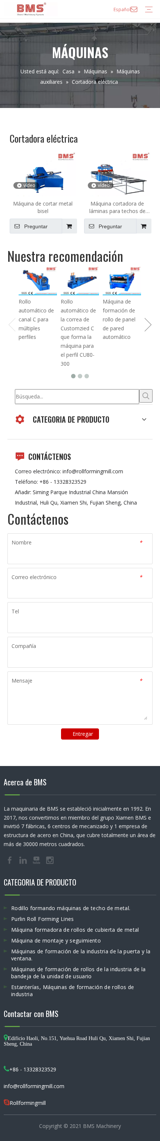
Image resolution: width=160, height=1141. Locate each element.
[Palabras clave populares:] (146, 396)
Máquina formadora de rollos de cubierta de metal (75, 929)
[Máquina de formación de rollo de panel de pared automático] (122, 281)
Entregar (83, 733)
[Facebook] (10, 859)
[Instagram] (50, 859)
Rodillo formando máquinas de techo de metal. (70, 908)
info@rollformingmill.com (93, 471)
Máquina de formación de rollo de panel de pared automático (119, 319)
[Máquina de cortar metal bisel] (43, 176)
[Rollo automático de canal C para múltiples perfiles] (38, 281)
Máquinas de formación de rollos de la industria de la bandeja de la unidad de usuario (78, 973)
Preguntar (36, 226)
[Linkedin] (24, 859)
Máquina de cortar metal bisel (43, 207)
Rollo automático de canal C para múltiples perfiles (36, 319)
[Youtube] (37, 859)
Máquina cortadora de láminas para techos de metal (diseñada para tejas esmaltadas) (117, 207)
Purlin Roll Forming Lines (42, 918)
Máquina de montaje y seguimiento (56, 940)
